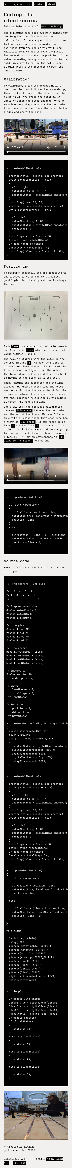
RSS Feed (19, 1162)
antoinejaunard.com (17, 4)
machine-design (51, 26)
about (51, 4)
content (39, 4)
